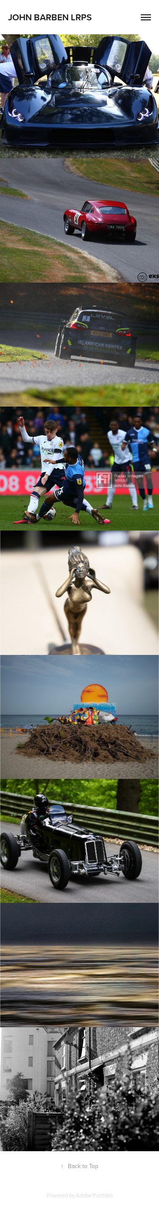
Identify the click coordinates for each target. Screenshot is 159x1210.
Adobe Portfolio (94, 1195)
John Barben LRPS (50, 17)
